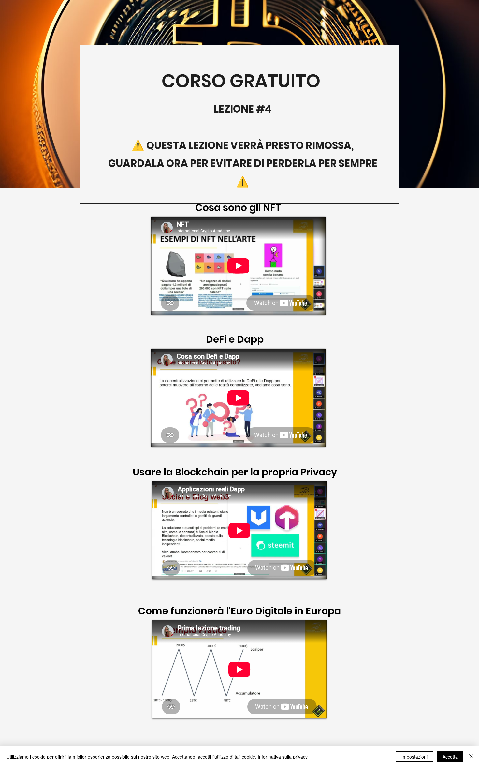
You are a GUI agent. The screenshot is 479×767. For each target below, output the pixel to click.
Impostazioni (414, 756)
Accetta (450, 756)
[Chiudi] (471, 756)
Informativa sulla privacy (283, 756)
